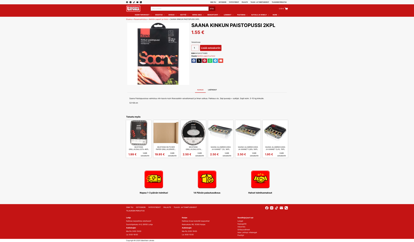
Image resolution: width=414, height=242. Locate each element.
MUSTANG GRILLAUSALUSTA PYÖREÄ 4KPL (193, 148)
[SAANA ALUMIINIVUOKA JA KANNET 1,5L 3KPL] (220, 132)
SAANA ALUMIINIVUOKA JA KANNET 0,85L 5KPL (248, 148)
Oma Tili (213, 2)
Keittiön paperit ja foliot (158, 19)
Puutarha (241, 15)
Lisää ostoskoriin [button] (145, 154)
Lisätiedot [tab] (212, 90)
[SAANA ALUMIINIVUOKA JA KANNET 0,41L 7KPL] (275, 132)
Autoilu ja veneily (259, 15)
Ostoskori (222, 2)
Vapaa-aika (197, 15)
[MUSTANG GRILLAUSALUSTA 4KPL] (138, 132)
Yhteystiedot (234, 2)
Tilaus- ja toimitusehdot (259, 2)
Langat (240, 221)
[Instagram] (130, 2)
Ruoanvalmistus (140, 19)
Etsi (212, 9)
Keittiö (183, 15)
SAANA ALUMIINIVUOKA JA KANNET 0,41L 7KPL (275, 148)
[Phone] (141, 2)
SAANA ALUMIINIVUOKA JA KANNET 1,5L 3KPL (221, 148)
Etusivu (129, 19)
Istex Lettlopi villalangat (247, 232)
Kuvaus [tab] (200, 90)
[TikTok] (134, 2)
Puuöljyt (241, 235)
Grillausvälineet (244, 230)
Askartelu (241, 227)
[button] (193, 61)
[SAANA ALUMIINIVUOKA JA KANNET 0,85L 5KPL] (247, 132)
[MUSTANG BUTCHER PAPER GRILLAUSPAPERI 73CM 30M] (166, 132)
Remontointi (212, 15)
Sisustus (159, 15)
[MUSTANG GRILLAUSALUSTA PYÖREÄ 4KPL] (193, 132)
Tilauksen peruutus (279, 2)
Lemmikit (227, 15)
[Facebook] (127, 2)
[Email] (137, 2)
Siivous (171, 15)
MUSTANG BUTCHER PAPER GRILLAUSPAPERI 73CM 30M (166, 148)
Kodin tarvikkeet (142, 15)
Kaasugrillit (242, 224)
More (275, 15)
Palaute (245, 2)
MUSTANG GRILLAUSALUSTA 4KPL (139, 148)
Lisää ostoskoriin (210, 48)
